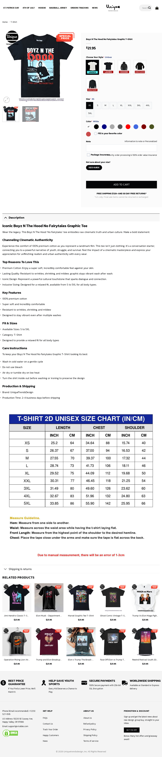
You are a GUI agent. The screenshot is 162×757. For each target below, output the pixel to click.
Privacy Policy (90, 729)
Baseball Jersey (58, 7)
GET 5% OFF (131, 729)
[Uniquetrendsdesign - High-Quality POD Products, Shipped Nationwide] (113, 8)
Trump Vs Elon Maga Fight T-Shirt (145, 615)
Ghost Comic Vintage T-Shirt (113, 615)
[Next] (73, 65)
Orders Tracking (80, 7)
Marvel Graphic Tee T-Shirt (81, 615)
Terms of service (90, 740)
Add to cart (121, 185)
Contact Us (48, 723)
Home (5, 22)
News (95, 7)
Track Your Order (50, 729)
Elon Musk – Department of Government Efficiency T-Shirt (49, 615)
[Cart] (157, 7)
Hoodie (42, 7)
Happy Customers (51, 735)
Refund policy (89, 723)
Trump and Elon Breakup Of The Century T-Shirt (49, 659)
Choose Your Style (99, 57)
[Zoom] (6, 100)
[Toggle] (5, 217)
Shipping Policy (90, 735)
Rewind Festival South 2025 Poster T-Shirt (145, 659)
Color (92, 121)
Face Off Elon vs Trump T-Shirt (113, 659)
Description (16, 218)
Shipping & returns (20, 569)
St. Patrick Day (11, 7)
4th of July (29, 7)
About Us (87, 717)
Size (90, 99)
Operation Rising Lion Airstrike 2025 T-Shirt (17, 659)
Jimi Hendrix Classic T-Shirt (17, 615)
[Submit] (149, 8)
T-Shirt (14, 22)
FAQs (45, 717)
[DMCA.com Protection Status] (10, 732)
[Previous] (8, 65)
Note (88, 141)
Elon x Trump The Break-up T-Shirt (81, 659)
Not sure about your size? (98, 162)
